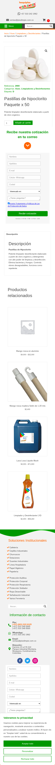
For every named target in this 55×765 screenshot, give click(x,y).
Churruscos (15, 554)
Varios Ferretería (17, 598)
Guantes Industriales (19, 561)
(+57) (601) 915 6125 (22, 624)
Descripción (12, 234)
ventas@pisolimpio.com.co (22, 20)
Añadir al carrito (23, 123)
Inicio (6, 33)
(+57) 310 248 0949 (21, 626)
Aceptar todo (27, 743)
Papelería (14, 571)
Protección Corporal (18, 581)
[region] (27, 739)
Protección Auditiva (18, 578)
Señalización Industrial (20, 595)
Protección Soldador (19, 588)
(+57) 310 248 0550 (21, 628)
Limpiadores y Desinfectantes (28, 33)
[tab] (27, 234)
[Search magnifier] (51, 26)
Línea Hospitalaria (18, 565)
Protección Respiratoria (20, 585)
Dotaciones (15, 558)
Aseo (12, 33)
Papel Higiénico (16, 568)
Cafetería (14, 547)
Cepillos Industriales (19, 551)
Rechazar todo (27, 759)
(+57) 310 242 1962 (21, 634)
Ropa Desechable (18, 591)
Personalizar (27, 751)
